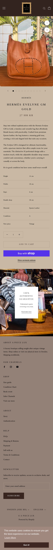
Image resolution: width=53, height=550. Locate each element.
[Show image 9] (37, 91)
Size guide (7, 382)
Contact (6, 459)
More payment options (26, 260)
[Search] (44, 8)
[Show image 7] (31, 91)
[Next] (45, 90)
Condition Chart (9, 387)
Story (5, 416)
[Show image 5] (25, 91)
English (38, 510)
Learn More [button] (10, 538)
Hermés (26, 98)
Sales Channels (9, 396)
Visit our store (9, 401)
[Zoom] (47, 22)
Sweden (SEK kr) (17, 510)
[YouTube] (17, 366)
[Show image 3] (19, 91)
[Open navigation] (4, 8)
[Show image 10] (40, 91)
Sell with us (7, 450)
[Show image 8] (34, 91)
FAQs (5, 436)
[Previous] (7, 90)
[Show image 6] (28, 91)
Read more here (26, 312)
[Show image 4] (22, 91)
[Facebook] (4, 366)
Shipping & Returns (11, 441)
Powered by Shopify (26, 519)
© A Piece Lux (26, 516)
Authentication (9, 421)
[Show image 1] (13, 91)
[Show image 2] (16, 91)
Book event (7, 391)
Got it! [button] (26, 545)
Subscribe (13, 496)
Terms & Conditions (11, 455)
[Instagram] (11, 366)
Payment (6, 445)
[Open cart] (49, 8)
